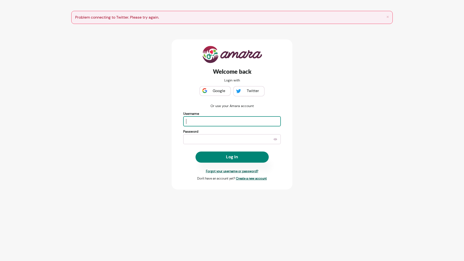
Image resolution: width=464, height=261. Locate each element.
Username (191, 113)
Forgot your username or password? (232, 171)
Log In (232, 157)
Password (190, 131)
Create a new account (251, 178)
